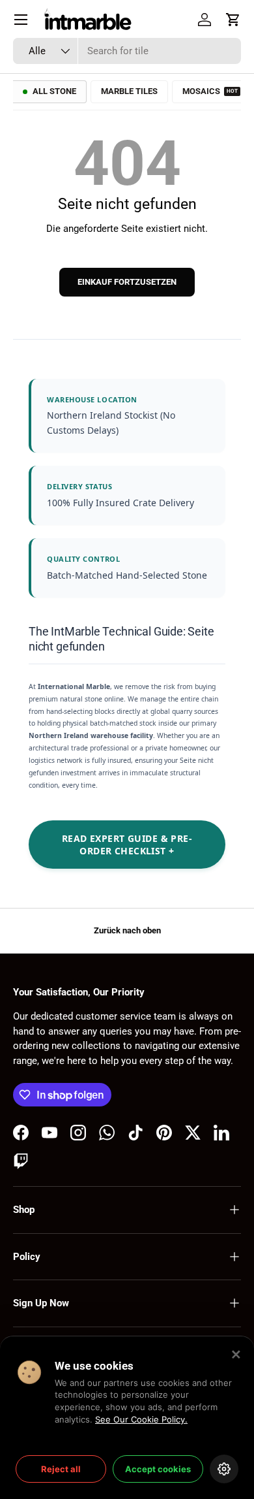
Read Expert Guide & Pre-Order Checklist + (127, 844)
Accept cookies (158, 1469)
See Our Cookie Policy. (141, 1419)
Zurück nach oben (127, 930)
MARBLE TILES (129, 91)
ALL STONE (54, 91)
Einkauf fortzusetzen (127, 282)
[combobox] (127, 51)
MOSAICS (210, 91)
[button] (233, 19)
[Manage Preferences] (224, 1469)
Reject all (61, 1469)
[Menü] (21, 19)
